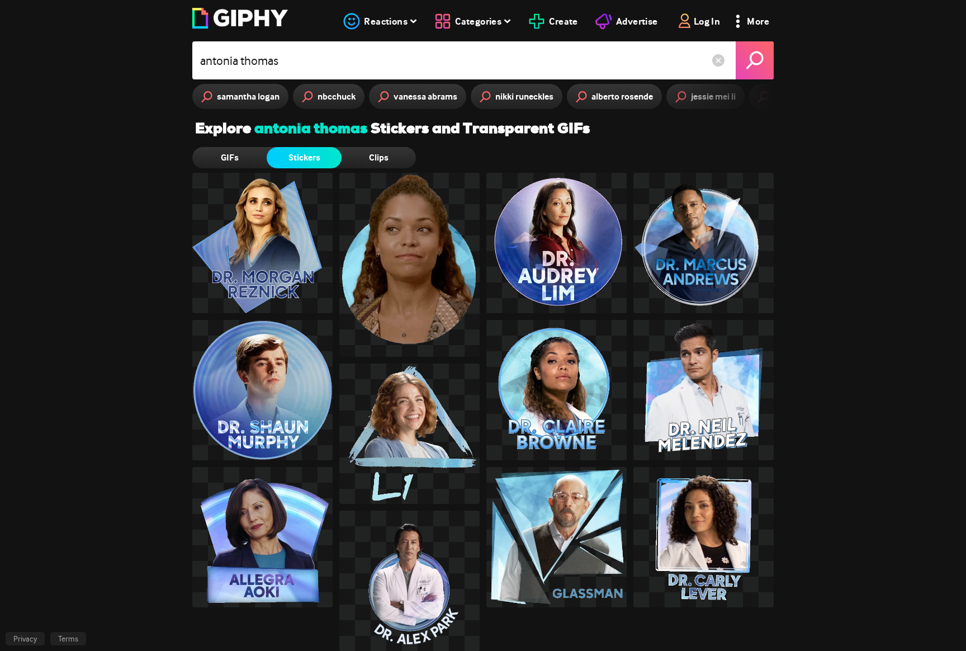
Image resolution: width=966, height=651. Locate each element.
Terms (68, 638)
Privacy (25, 638)
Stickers (304, 157)
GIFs (230, 157)
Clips (379, 157)
